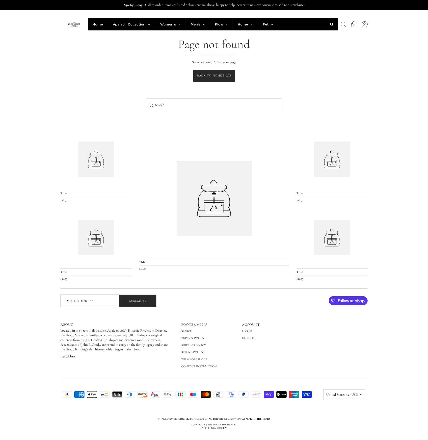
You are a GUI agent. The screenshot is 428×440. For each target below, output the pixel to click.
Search (186, 331)
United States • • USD (342, 394)
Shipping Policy (193, 345)
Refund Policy (192, 352)
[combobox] (214, 105)
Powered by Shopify (214, 428)
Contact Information (199, 366)
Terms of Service (194, 359)
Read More (68, 356)
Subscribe (137, 300)
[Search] (343, 24)
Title (142, 262)
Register (249, 338)
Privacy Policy (192, 338)
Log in (247, 331)
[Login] (364, 24)
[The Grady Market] (214, 198)
